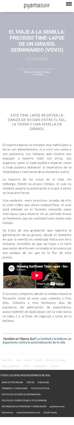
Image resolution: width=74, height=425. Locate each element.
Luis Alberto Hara (39, 72)
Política (26, 366)
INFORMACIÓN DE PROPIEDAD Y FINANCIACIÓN (24, 406)
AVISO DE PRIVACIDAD (12, 382)
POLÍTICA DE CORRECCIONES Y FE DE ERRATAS (24, 400)
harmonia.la (7, 412)
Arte (18, 360)
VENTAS (30, 382)
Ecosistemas (37, 59)
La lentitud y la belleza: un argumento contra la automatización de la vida (37, 340)
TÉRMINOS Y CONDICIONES (15, 388)
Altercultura (7, 360)
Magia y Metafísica (11, 366)
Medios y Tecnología (56, 360)
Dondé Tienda (50, 412)
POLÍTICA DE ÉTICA (40, 388)
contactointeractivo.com (28, 412)
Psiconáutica (40, 366)
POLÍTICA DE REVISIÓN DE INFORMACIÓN (21, 394)
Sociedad (54, 366)
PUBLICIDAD (43, 382)
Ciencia (27, 360)
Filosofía (38, 360)
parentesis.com (57, 406)
